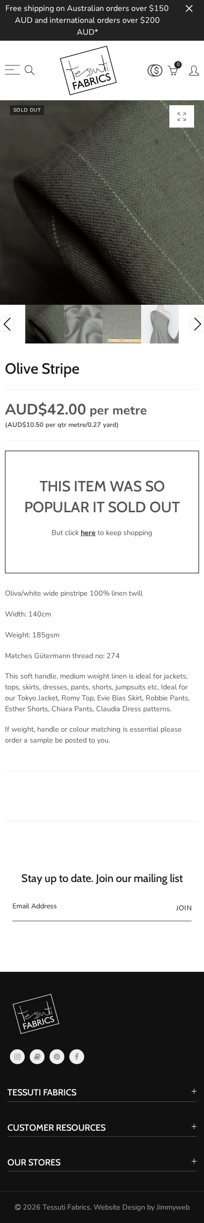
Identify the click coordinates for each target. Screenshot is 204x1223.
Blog (37, 1056)
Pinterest (57, 1056)
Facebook (76, 1056)
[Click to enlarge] (181, 116)
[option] (102, 202)
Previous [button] (6, 324)
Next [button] (197, 324)
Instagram (17, 1056)
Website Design (119, 1207)
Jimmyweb (173, 1207)
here (88, 533)
